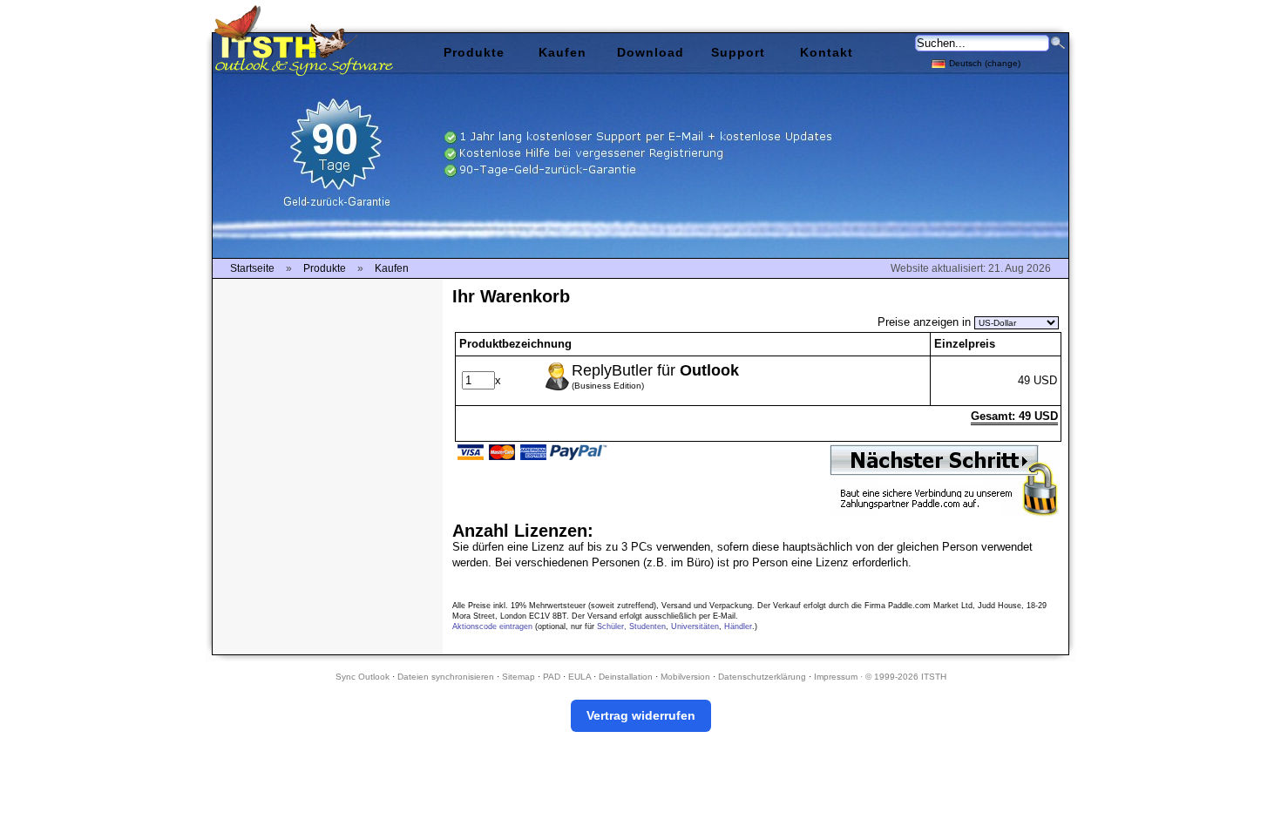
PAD (551, 676)
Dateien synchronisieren (445, 676)
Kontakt (826, 52)
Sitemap (518, 676)
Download (650, 52)
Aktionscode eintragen (492, 626)
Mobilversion (685, 676)
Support (738, 52)
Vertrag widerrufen (640, 715)
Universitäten (695, 626)
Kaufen (562, 52)
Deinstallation (626, 676)
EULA (579, 676)
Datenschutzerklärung (762, 676)
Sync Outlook (363, 676)
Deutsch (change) (984, 63)
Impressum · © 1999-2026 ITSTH (880, 676)
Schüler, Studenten (631, 626)
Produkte (474, 52)
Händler (738, 626)
